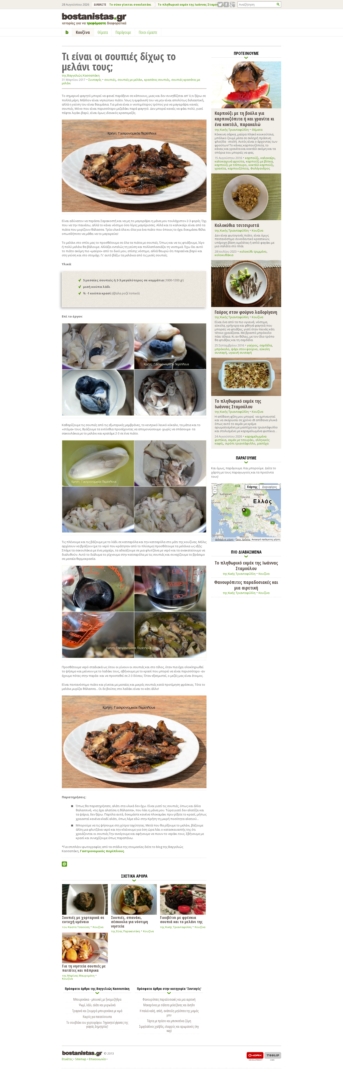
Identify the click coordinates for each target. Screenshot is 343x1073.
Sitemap (80, 1059)
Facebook (226, 4)
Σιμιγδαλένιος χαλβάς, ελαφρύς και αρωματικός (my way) (169, 1028)
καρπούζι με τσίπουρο (231, 165)
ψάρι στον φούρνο (244, 349)
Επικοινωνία (97, 1059)
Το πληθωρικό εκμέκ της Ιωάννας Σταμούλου (191, 4)
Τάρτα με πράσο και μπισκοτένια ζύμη (169, 1020)
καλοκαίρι (267, 158)
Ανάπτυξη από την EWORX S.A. (255, 1056)
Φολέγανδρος (260, 168)
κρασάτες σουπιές (156, 80)
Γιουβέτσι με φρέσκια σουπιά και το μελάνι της (181, 919)
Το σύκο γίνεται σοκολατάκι (130, 4)
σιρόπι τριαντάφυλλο (240, 443)
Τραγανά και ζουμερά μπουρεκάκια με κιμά (97, 1010)
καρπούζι (252, 158)
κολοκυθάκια (224, 255)
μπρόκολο (222, 349)
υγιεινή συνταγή (240, 352)
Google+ (232, 4)
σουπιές (110, 80)
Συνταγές (94, 80)
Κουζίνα (98, 927)
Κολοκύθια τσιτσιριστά (237, 225)
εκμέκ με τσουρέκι (241, 440)
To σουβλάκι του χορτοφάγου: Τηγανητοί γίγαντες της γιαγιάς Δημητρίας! (97, 1024)
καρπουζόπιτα (238, 168)
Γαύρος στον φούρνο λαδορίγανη (246, 312)
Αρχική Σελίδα (67, 32)
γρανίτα (220, 168)
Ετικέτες (67, 1059)
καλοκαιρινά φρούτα (229, 161)
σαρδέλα (265, 345)
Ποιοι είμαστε (148, 32)
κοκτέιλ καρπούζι (260, 165)
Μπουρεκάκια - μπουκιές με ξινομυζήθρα (97, 999)
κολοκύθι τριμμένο (253, 251)
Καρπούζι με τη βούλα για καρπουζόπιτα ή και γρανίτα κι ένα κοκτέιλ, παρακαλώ (244, 118)
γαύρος (252, 345)
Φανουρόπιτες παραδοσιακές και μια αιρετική (169, 999)
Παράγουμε (123, 32)
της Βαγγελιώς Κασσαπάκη (81, 75)
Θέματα (257, 129)
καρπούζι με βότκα (259, 161)
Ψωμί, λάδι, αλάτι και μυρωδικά (97, 1004)
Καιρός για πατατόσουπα (97, 1016)
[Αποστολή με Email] (64, 864)
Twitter (220, 4)
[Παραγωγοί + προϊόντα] (246, 541)
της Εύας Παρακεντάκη (125, 931)
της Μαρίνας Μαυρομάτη (78, 975)
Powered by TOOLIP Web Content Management (272, 1056)
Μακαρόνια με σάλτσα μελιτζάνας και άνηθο (169, 1004)
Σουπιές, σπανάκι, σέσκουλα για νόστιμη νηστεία (129, 921)
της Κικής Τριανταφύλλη (176, 927)
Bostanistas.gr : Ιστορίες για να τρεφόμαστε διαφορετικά (94, 19)
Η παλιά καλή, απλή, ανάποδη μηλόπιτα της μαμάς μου (169, 1012)
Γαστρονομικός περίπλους (102, 851)
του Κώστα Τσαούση (76, 927)
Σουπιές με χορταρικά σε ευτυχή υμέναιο (83, 919)
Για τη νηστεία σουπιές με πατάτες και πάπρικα (84, 968)
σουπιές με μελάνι (130, 80)
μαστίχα (263, 443)
